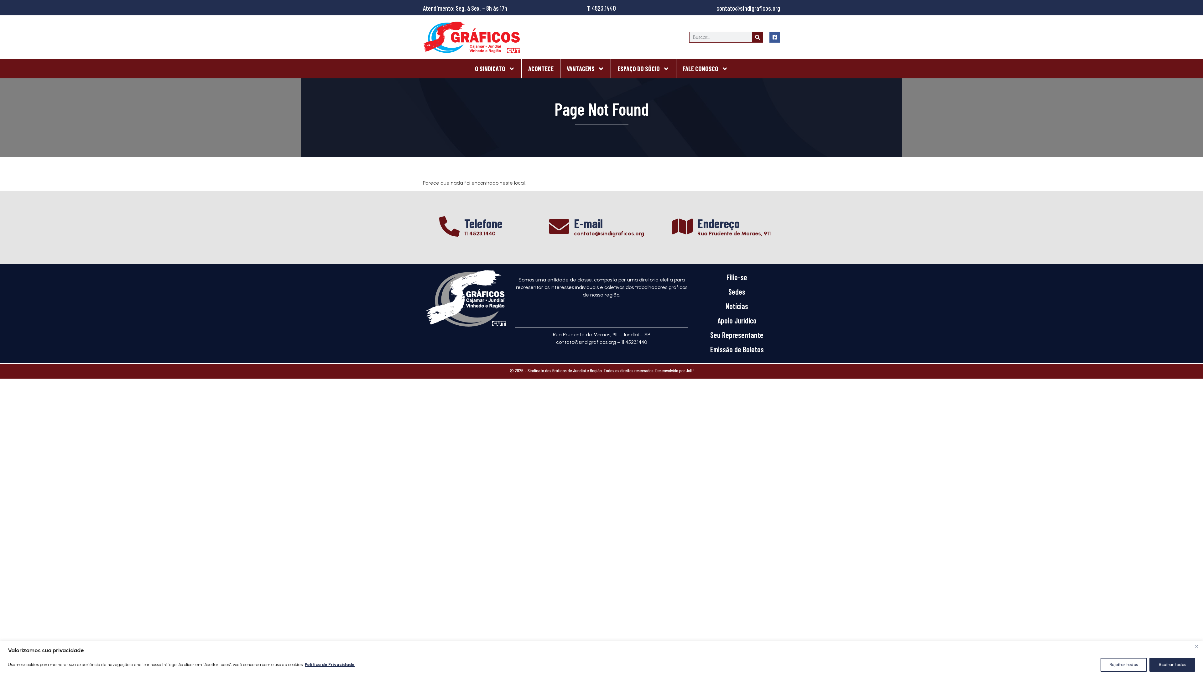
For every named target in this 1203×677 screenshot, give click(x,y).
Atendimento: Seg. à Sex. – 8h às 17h (465, 8)
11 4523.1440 (601, 8)
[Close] (1196, 646)
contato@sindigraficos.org (748, 8)
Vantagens (581, 68)
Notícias (737, 306)
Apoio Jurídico (737, 320)
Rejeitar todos (1124, 664)
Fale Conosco (700, 68)
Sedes (736, 291)
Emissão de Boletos (737, 349)
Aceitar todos (1172, 664)
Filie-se (736, 277)
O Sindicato (490, 68)
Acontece (541, 68)
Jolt (689, 370)
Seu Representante (736, 334)
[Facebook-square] (774, 37)
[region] (601, 659)
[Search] (757, 37)
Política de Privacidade (330, 664)
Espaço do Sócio (638, 68)
